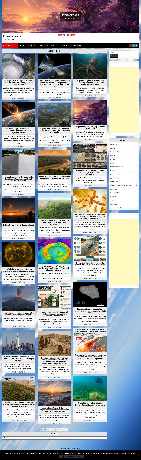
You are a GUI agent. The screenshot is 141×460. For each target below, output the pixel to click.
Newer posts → (61, 430)
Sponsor (64, 45)
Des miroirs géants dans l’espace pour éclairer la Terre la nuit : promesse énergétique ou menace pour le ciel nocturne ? (54, 83)
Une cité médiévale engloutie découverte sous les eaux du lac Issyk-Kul (90, 405)
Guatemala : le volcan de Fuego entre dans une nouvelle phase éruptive (19, 314)
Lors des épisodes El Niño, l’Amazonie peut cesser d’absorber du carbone (54, 177)
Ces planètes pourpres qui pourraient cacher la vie (90, 127)
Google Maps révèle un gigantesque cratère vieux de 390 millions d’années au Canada (54, 130)
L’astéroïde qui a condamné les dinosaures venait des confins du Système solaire (18, 130)
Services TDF (31, 45)
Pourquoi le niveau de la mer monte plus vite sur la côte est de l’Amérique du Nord (19, 358)
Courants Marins (19, 335)
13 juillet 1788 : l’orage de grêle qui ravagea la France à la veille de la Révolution (90, 172)
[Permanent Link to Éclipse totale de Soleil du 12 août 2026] (18, 210)
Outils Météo (114, 182)
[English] (62, 35)
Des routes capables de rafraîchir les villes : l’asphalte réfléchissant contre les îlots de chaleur (19, 179)
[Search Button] (136, 45)
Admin (13, 98)
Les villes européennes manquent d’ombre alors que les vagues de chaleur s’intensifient (54, 314)
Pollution (53, 59)
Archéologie (87, 59)
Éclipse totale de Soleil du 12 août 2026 (18, 225)
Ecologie (59, 199)
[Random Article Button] (130, 45)
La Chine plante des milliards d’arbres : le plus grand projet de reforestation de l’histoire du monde (19, 404)
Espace (45, 59)
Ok (61, 456)
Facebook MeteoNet (76, 45)
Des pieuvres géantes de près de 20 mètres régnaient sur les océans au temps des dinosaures (90, 82)
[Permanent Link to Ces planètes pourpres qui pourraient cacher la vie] (90, 112)
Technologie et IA (55, 61)
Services (113, 196)
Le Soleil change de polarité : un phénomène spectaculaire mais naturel (18, 270)
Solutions (43, 45)
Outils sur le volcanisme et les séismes (124, 185)
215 (53, 430)
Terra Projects (71, 14)
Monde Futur (19, 381)
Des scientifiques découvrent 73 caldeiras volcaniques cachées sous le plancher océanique (54, 268)
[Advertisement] (125, 100)
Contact (54, 45)
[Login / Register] (133, 45)
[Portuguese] (71, 35)
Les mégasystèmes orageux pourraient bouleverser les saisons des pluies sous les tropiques (19, 82)
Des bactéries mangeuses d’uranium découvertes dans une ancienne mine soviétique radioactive (90, 216)
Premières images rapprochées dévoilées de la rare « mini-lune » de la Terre (90, 311)
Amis (20, 45)
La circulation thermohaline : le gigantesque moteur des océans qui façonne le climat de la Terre (54, 410)
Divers (97, 59)
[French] (65, 35)
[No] (138, 455)
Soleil (19, 247)
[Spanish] (73, 35)
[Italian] (68, 35)
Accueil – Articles (8, 45)
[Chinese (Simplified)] (59, 35)
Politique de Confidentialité (74, 456)
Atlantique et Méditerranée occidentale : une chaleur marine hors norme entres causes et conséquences (90, 357)
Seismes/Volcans (55, 245)
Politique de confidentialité (70, 448)
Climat (50, 155)
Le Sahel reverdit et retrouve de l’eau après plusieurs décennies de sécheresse (54, 222)
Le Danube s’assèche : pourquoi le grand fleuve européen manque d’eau (90, 264)
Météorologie (27, 59)
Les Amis (113, 170)
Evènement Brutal (13, 59)
